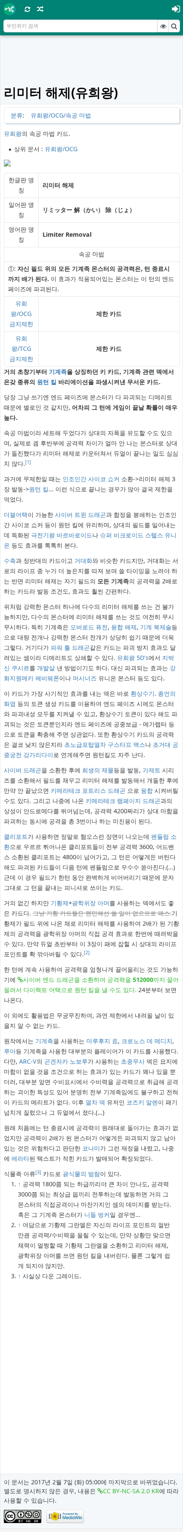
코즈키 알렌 (142, 1102)
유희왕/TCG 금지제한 (21, 348)
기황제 (60, 903)
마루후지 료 (102, 1041)
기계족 (58, 371)
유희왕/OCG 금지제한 (21, 313)
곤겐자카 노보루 (66, 1061)
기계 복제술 (156, 627)
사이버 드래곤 (22, 770)
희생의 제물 (98, 770)
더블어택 (16, 515)
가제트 (151, 770)
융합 (147, 790)
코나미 (91, 1148)
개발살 (46, 668)
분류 (17, 115)
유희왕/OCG (61, 149)
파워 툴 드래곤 (70, 647)
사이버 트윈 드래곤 (80, 515)
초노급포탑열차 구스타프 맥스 (104, 744)
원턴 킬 (47, 382)
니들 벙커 (97, 1215)
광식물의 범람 (81, 1174)
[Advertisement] (92, 60)
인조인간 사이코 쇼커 (91, 479)
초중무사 (133, 1061)
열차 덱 (95, 1102)
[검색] (174, 26)
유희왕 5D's (133, 658)
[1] (28, 462)
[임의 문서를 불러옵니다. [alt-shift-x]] (40, 9)
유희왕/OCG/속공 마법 (61, 115)
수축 (10, 561)
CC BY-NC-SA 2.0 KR (131, 1491)
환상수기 (142, 693)
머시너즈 (85, 678)
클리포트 (16, 836)
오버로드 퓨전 (89, 627)
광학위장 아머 (90, 903)
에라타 (20, 1158)
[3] (38, 1172)
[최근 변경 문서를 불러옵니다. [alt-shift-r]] (27, 9)
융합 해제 (124, 627)
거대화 (83, 561)
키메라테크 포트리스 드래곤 (88, 790)
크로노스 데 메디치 (146, 1041)
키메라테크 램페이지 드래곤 (123, 801)
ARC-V (28, 1061)
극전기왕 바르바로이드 (61, 535)
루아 (10, 1051)
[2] (87, 952)
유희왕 (13, 133)
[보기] (163, 26)
